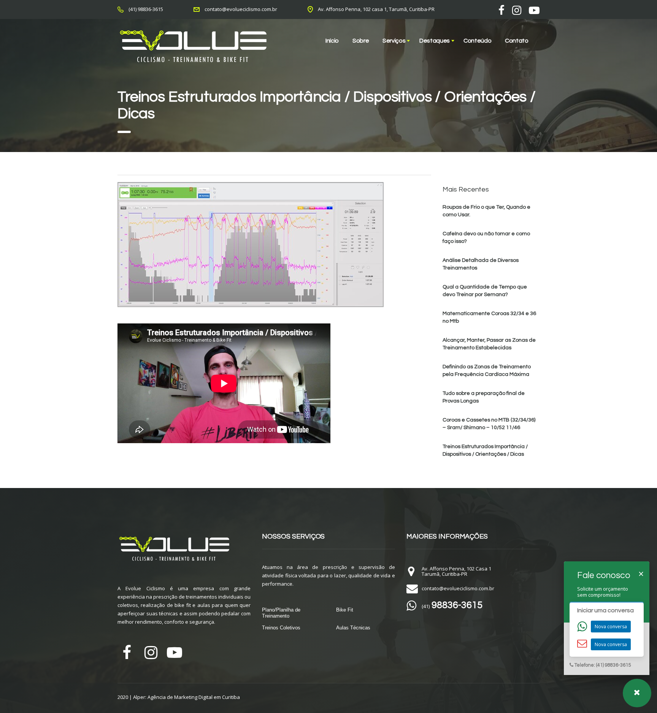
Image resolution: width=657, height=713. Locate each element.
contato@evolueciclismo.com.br (241, 9)
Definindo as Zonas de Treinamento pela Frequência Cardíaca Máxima (487, 370)
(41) (452, 606)
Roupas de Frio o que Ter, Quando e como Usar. (486, 210)
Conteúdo (477, 41)
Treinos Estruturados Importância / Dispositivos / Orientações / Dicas (485, 450)
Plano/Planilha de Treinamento (281, 613)
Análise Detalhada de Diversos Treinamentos (481, 264)
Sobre (360, 41)
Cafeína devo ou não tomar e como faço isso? (486, 237)
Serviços (393, 41)
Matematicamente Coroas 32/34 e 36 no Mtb (489, 317)
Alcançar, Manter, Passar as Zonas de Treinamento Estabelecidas (489, 343)
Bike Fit (344, 610)
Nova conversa (611, 626)
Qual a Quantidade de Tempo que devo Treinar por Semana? (485, 290)
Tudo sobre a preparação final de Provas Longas (484, 397)
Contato (516, 41)
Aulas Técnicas (353, 628)
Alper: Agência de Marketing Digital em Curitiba (186, 697)
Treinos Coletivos (281, 628)
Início (332, 41)
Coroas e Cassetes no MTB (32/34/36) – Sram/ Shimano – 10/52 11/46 (489, 423)
